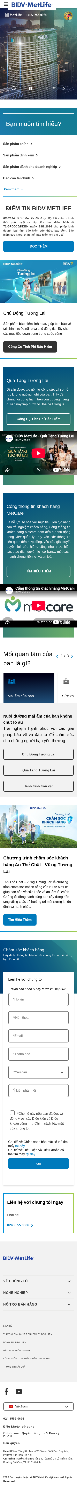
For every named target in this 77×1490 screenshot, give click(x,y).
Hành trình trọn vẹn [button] (38, 786)
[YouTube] (19, 1392)
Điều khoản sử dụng (19, 1426)
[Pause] (30, 88)
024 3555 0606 (13, 1418)
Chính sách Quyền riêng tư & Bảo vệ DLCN (31, 1434)
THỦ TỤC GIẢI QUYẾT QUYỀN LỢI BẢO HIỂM (27, 1334)
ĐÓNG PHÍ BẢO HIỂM (14, 1342)
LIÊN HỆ (7, 1326)
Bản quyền (11, 1443)
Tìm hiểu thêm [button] (20, 919)
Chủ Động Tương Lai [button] (38, 754)
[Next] (64, 88)
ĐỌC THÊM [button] (38, 246)
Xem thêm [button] (11, 189)
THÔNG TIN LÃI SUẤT (15, 1367)
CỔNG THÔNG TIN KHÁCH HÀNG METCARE (26, 1359)
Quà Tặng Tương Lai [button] (38, 770)
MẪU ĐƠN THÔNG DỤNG (16, 1350)
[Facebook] (6, 1392)
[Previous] (46, 88)
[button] (37, 1281)
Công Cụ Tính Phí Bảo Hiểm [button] (30, 346)
